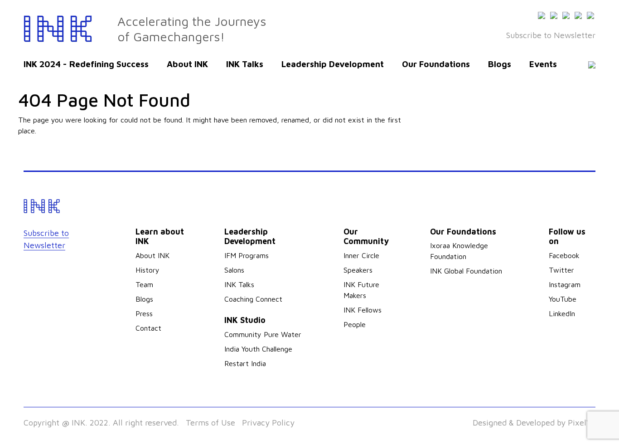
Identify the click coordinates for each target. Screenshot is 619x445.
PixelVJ (581, 422)
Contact (148, 328)
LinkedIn (562, 313)
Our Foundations (436, 64)
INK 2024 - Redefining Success (86, 64)
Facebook (564, 255)
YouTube (562, 299)
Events (543, 64)
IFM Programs (246, 255)
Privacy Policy (268, 422)
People (354, 324)
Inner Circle (361, 255)
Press (144, 313)
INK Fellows (362, 310)
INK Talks (244, 64)
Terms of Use (210, 422)
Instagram (564, 284)
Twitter (561, 270)
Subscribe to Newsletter (550, 35)
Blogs (499, 64)
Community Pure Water (262, 334)
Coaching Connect (253, 299)
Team (144, 284)
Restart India (245, 363)
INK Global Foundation (466, 271)
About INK (187, 64)
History (147, 270)
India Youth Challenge (258, 349)
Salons (234, 270)
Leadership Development (332, 64)
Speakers (357, 270)
